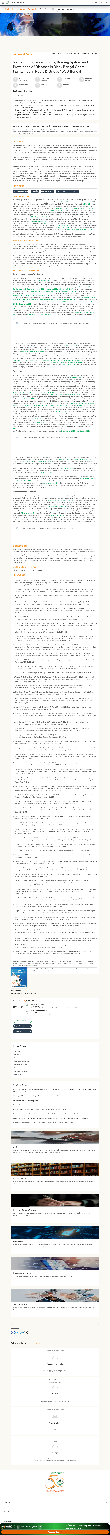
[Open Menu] (3, 2)
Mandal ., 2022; (33, 392)
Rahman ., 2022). (66, 289)
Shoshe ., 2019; (20, 289)
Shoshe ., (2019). (73, 395)
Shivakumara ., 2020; (34, 300)
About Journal (45, 9)
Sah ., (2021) (82, 405)
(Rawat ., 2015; (28, 217)
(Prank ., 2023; (73, 230)
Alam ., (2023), (19, 308)
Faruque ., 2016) (88, 208)
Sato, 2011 (46, 223)
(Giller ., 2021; (19, 392)
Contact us (55, 1322)
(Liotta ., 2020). (57, 210)
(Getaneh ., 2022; (38, 291)
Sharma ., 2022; (47, 405)
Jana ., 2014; (88, 403)
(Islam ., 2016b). (57, 515)
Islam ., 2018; (19, 300)
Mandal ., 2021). (83, 431)
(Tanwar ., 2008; (81, 313)
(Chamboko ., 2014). (40, 221)
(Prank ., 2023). (60, 412)
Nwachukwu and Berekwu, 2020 (53, 360)
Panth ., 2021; (52, 289)
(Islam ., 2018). (46, 472)
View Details (22, 1020)
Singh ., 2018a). (42, 217)
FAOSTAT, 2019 (64, 202)
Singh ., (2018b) (75, 362)
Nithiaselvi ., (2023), (24, 481)
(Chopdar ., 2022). (62, 228)
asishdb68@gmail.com (25, 91)
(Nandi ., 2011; (85, 287)
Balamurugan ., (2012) (57, 507)
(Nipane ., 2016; (88, 298)
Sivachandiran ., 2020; (36, 289)
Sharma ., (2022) (42, 422)
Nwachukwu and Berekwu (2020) (32, 352)
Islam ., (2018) (37, 418)
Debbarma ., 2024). (48, 392)
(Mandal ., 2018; (68, 431)
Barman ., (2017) (70, 345)
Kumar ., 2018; (19, 405)
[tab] (55, 95)
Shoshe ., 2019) (25, 304)
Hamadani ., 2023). (70, 291)
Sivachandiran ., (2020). (83, 459)
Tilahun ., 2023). (62, 405)
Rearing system (47, 191)
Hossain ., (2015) (44, 462)
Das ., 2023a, (86, 230)
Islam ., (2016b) (58, 362)
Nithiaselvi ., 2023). (48, 315)
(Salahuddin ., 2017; (21, 360)
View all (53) (34, 1344)
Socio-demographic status (67, 191)
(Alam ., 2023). (59, 302)
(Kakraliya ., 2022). (62, 225)
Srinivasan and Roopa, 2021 (53, 300)
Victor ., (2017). (28, 513)
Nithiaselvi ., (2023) (41, 295)
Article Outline (66, 10)
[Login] (107, 2)
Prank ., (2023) (45, 280)
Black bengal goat (21, 191)
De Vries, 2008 (29, 399)
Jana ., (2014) (27, 462)
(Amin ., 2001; (62, 208)
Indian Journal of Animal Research (20, 9)
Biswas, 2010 (73, 208)
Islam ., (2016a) (56, 395)
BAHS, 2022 (86, 204)
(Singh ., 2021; (33, 315)
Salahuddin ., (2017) (21, 295)
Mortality (34, 191)
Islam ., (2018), (50, 483)
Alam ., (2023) (68, 365)
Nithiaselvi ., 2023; (54, 291)
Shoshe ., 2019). (68, 500)
